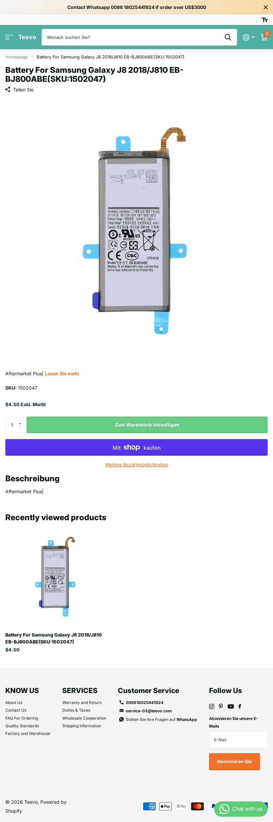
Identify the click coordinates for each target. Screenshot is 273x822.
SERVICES (80, 690)
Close (265, 7)
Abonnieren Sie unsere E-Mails (233, 722)
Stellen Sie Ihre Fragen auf (161, 719)
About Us (13, 702)
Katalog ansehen (9, 37)
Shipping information (81, 725)
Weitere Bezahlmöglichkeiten (136, 464)
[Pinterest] (221, 706)
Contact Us (15, 710)
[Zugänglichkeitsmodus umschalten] (265, 20)
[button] (21, 419)
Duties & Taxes (76, 710)
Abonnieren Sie (235, 761)
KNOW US (22, 690)
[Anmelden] (248, 37)
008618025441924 (144, 702)
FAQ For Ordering (21, 718)
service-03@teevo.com (149, 710)
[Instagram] (211, 706)
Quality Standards (22, 725)
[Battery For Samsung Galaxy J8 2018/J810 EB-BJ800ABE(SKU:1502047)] (56, 576)
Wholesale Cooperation (84, 718)
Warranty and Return (82, 702)
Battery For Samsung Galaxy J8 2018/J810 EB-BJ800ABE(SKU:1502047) (53, 638)
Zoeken (228, 37)
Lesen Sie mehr (62, 373)
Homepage (16, 56)
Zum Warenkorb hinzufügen (147, 424)
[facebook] (239, 706)
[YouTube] (231, 707)
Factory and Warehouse (27, 733)
